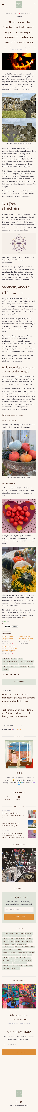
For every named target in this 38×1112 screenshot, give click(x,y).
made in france (21, 957)
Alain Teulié (19, 933)
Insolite (24, 14)
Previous (5, 1004)
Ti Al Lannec (6, 968)
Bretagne (8, 14)
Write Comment (19, 682)
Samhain (5, 666)
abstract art (10, 933)
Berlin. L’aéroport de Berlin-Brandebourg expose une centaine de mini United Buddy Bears (18, 697)
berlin (5, 938)
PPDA (25, 963)
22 (3, 933)
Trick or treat (22, 666)
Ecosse (22, 661)
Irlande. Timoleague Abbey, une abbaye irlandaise (8, 638)
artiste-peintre (21, 936)
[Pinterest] (11, 674)
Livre (24, 955)
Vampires (31, 666)
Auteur (29, 936)
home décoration (22, 952)
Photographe (18, 963)
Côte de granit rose (9, 944)
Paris (16, 960)
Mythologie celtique (25, 664)
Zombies (5, 669)
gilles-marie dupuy (9, 952)
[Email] (15, 674)
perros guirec (7, 963)
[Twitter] (7, 674)
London (5, 957)
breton (5, 941)
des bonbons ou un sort (10, 661)
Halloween (29, 661)
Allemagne (28, 933)
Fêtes (32, 947)
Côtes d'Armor (21, 944)
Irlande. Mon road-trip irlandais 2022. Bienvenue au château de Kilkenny (9, 648)
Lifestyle (19, 17)
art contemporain (8, 936)
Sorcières (13, 666)
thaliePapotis (6, 47)
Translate (18, 729)
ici (24, 618)
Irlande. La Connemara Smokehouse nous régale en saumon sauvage (26, 638)
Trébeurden (16, 968)
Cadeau (11, 941)
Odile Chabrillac (8, 960)
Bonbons (14, 658)
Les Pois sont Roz (15, 955)
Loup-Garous (13, 664)
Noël (29, 957)
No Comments (18, 47)
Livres (29, 955)
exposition (25, 947)
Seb (13, 965)
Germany (19, 949)
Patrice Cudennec (25, 960)
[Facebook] (3, 674)
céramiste (29, 941)
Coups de (16, 14)
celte (20, 658)
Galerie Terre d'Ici (8, 949)
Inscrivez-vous (19, 917)
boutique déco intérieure (17, 938)
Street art (19, 965)
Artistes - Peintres (10, 855)
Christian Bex (19, 941)
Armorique (6, 658)
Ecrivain (17, 947)
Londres (12, 957)
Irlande (29, 14)
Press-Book (6, 965)
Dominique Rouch (8, 947)
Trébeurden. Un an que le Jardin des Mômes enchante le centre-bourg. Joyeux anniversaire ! (17, 713)
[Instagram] (21, 1102)
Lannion (5, 955)
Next (32, 1004)
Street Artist (28, 965)
